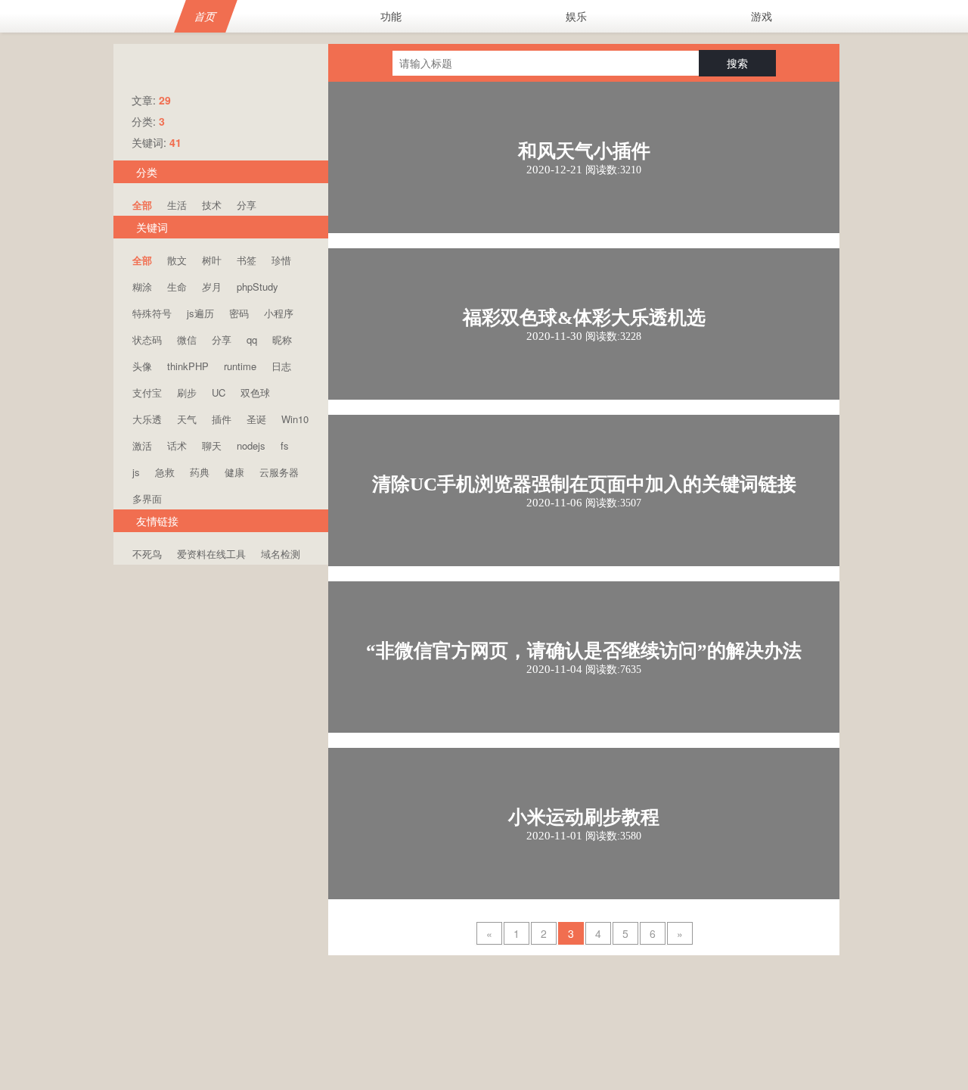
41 (175, 142)
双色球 (255, 392)
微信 (187, 339)
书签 (246, 260)
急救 (165, 472)
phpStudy (257, 286)
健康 (234, 472)
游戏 (761, 15)
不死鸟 (147, 554)
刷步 (187, 392)
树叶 (212, 260)
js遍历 (200, 313)
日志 (281, 366)
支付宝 (147, 392)
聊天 (212, 445)
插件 (221, 419)
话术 (177, 445)
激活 (142, 445)
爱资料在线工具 (211, 554)
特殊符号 (152, 313)
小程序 (278, 313)
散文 (177, 260)
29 (165, 99)
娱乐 (576, 15)
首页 (205, 15)
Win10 (295, 419)
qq (252, 339)
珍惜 (281, 260)
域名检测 (280, 554)
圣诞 (256, 419)
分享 (246, 205)
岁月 (212, 286)
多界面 (147, 498)
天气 (187, 419)
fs (285, 445)
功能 (391, 15)
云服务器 (279, 472)
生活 (177, 205)
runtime (240, 366)
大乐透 (147, 419)
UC (218, 392)
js (136, 472)
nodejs (251, 445)
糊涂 (142, 286)
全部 (142, 205)
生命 (177, 286)
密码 (239, 313)
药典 (199, 472)
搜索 (737, 62)
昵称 (282, 339)
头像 (142, 366)
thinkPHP (188, 366)
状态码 (147, 339)
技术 (212, 205)
